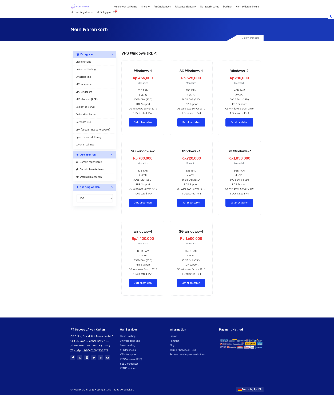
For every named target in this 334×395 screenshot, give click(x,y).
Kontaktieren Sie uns (247, 6)
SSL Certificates (129, 363)
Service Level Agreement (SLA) (187, 354)
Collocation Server (86, 114)
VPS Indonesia (84, 84)
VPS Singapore (84, 92)
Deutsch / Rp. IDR (252, 389)
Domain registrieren (90, 162)
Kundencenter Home (125, 6)
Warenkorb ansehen (90, 177)
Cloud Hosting (83, 61)
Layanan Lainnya (85, 144)
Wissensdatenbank (185, 6)
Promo (173, 336)
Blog (172, 345)
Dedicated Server (85, 106)
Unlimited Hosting (86, 69)
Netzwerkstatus (209, 6)
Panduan (175, 340)
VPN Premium (128, 368)
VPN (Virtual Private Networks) (93, 129)
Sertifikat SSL (83, 122)
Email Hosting (83, 76)
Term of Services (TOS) (183, 350)
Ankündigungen (162, 6)
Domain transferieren (91, 169)
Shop (144, 6)
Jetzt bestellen (143, 122)
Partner (227, 6)
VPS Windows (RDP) (87, 99)
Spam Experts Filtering (88, 137)
